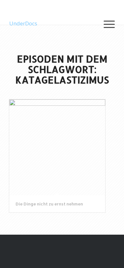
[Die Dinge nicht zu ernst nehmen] (57, 147)
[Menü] (106, 23)
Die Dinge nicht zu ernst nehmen (49, 203)
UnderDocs (23, 23)
